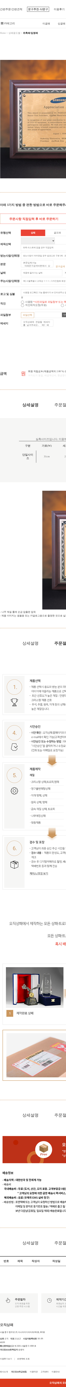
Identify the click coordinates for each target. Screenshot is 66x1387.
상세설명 (30, 405)
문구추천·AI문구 (38, 9)
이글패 (46, 23)
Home (3, 33)
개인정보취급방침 (19, 1372)
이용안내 (56, 1372)
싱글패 (61, 23)
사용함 (29, 302)
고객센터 (45, 1372)
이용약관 (34, 1372)
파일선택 (27, 315)
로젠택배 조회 (23, 1359)
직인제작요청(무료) (36, 305)
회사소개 (4, 1372)
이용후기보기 (6, 1359)
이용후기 (59, 9)
